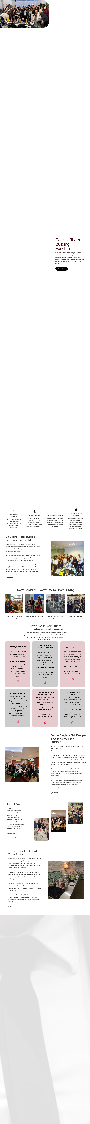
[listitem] (17, 664)
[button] (81, 897)
